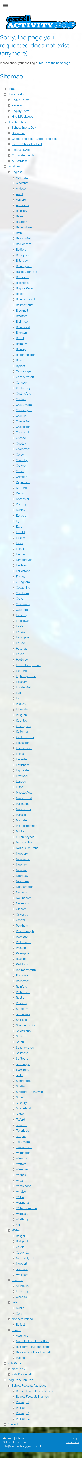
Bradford (21, 316)
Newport (21, 1263)
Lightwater (23, 770)
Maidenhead (24, 798)
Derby (20, 493)
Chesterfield (24, 421)
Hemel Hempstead (28, 665)
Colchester (23, 449)
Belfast (20, 1324)
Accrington (23, 177)
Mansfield (22, 814)
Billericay (22, 260)
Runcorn (21, 1003)
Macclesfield (24, 792)
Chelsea (21, 399)
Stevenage (23, 1064)
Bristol (20, 338)
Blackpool (22, 282)
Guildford (22, 609)
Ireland (16, 1302)
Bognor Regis (24, 288)
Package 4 (23, 1418)
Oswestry (22, 914)
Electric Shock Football (27, 144)
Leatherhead (24, 748)
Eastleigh (22, 515)
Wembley (22, 1169)
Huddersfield (24, 687)
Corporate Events (23, 155)
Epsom (20, 537)
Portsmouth (23, 942)
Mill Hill (20, 831)
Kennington (23, 726)
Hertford (21, 670)
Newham (22, 864)
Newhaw (21, 870)
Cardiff (20, 1247)
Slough (20, 1036)
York (18, 1224)
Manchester (23, 809)
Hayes (20, 654)
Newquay (22, 875)
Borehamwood (25, 299)
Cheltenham (24, 404)
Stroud (20, 1097)
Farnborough (24, 559)
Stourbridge (23, 1080)
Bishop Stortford (26, 271)
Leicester (22, 759)
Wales (16, 1230)
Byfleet (20, 366)
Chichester (23, 426)
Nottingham (23, 897)
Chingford (22, 432)
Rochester (22, 981)
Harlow (20, 632)
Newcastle (23, 859)
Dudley (20, 510)
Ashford (21, 199)
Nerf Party (18, 1369)
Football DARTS (22, 149)
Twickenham (24, 1147)
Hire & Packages (22, 116)
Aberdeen (22, 1285)
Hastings (21, 648)
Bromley (21, 343)
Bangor (20, 1236)
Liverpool (22, 776)
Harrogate (22, 637)
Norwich (21, 892)
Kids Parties (15, 1363)
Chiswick (21, 438)
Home (11, 88)
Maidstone (22, 803)
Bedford (21, 249)
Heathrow (22, 659)
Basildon (21, 221)
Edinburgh (22, 1291)
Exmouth (21, 554)
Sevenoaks (23, 1014)
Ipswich (21, 704)
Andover (21, 188)
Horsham (22, 681)
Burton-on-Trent (26, 354)
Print (10, 1438)
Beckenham (23, 244)
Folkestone (23, 571)
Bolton (20, 293)
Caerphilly (22, 1252)
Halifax (20, 626)
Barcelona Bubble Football (33, 1352)
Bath (19, 233)
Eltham (20, 526)
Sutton (20, 1114)
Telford (20, 1119)
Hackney (21, 615)
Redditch (22, 964)
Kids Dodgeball (22, 1374)
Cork (19, 1313)
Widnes (21, 1175)
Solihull (20, 1042)
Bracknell (22, 310)
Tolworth (21, 1125)
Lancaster (22, 742)
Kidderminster (25, 737)
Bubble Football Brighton (32, 1396)
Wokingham (23, 1202)
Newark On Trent (27, 848)
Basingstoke (24, 227)
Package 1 (22, 1402)
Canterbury (23, 388)
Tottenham (23, 1141)
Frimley (20, 576)
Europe (16, 1330)
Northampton (24, 886)
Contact (13, 1424)
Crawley (21, 465)
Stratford (22, 1086)
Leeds (20, 753)
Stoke (19, 1075)
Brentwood (23, 327)
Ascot (19, 194)
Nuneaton (22, 903)
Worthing (22, 1219)
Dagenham (23, 482)
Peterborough (25, 931)
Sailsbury (22, 1008)
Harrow (20, 643)
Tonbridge (22, 1130)
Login (75, 1438)
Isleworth (22, 709)
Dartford (21, 487)
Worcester (22, 1213)
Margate (21, 820)
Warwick (21, 1158)
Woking (21, 1197)
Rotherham (23, 992)
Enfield (20, 532)
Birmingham (24, 266)
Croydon (21, 476)
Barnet (20, 216)
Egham (20, 521)
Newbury (22, 853)
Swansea (22, 1269)
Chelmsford (23, 393)
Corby (20, 454)
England (17, 172)
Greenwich (23, 604)
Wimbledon (23, 1186)
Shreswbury (23, 1030)
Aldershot (22, 183)
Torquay (21, 1136)
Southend (22, 1053)
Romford (21, 986)
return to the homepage (54, 63)
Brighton (21, 332)
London (21, 781)
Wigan (20, 1180)
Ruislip (20, 997)
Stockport (22, 1069)
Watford (21, 1163)
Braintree (22, 321)
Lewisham (22, 765)
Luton (19, 787)
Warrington (23, 1152)
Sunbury (21, 1103)
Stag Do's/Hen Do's (20, 1380)
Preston (21, 947)
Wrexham (22, 1274)
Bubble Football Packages (29, 1385)
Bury (19, 360)
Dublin (20, 1308)
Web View (72, 1442)
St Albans (22, 1058)
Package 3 (22, 1413)
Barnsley (21, 210)
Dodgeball (18, 133)
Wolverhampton (26, 1208)
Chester (21, 415)
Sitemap (21, 1438)
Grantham (22, 593)
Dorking (21, 504)
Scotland (17, 1280)
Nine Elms (22, 881)
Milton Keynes (25, 837)
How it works (16, 94)
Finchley (21, 565)
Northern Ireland (22, 1319)
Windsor (21, 1191)
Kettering (22, 731)
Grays (19, 598)
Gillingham (23, 582)
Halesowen (23, 620)
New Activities (17, 122)
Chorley (21, 443)
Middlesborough (26, 825)
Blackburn (22, 277)
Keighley (21, 720)
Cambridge (23, 371)
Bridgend (22, 1241)
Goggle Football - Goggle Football (34, 138)
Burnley (21, 349)
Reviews (17, 105)
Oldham (21, 909)
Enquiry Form (20, 111)
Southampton (25, 1047)
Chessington (24, 410)
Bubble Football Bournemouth (35, 1391)
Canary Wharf (25, 377)
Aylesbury (22, 205)
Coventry (22, 460)
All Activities (19, 160)
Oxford (20, 920)
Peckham (22, 925)
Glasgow (21, 1296)
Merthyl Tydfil (25, 1258)
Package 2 (22, 1407)
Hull (18, 692)
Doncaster (22, 499)
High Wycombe (26, 676)
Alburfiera (22, 1335)
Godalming (23, 587)
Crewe (20, 471)
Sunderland (23, 1108)
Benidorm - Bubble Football (34, 1346)
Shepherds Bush (26, 1025)
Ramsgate (22, 953)
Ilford (19, 698)
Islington (21, 715)
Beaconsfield (24, 238)
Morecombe (24, 842)
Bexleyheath (24, 255)
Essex (19, 543)
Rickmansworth (26, 970)
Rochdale (22, 975)
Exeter (20, 548)
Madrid (20, 1357)
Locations (14, 166)
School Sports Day (24, 127)
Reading (21, 958)
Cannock (21, 382)
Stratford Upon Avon (29, 1091)
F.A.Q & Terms (20, 100)
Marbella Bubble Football (32, 1341)
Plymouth (22, 936)
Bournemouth (24, 305)
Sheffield (21, 1019)
